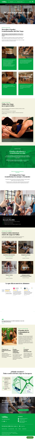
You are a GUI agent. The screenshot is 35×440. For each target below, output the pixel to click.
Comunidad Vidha (11, 428)
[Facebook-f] (2, 421)
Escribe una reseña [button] (9, 293)
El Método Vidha (4, 428)
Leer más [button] (14, 295)
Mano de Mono (8, 434)
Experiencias (24, 428)
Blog (16, 428)
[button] (1, 311)
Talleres (19, 428)
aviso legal (27, 406)
